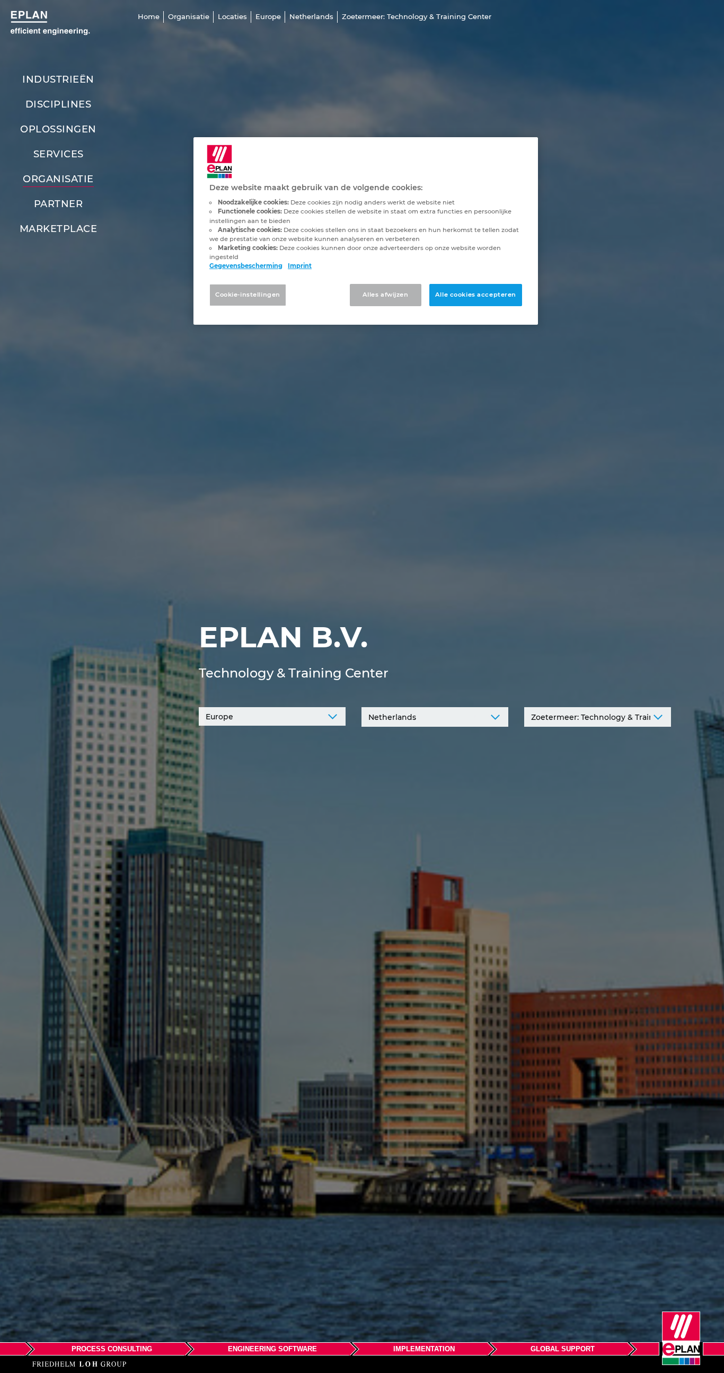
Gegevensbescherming (245, 266)
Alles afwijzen (386, 294)
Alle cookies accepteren (475, 294)
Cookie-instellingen (247, 294)
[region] (365, 231)
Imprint (300, 266)
